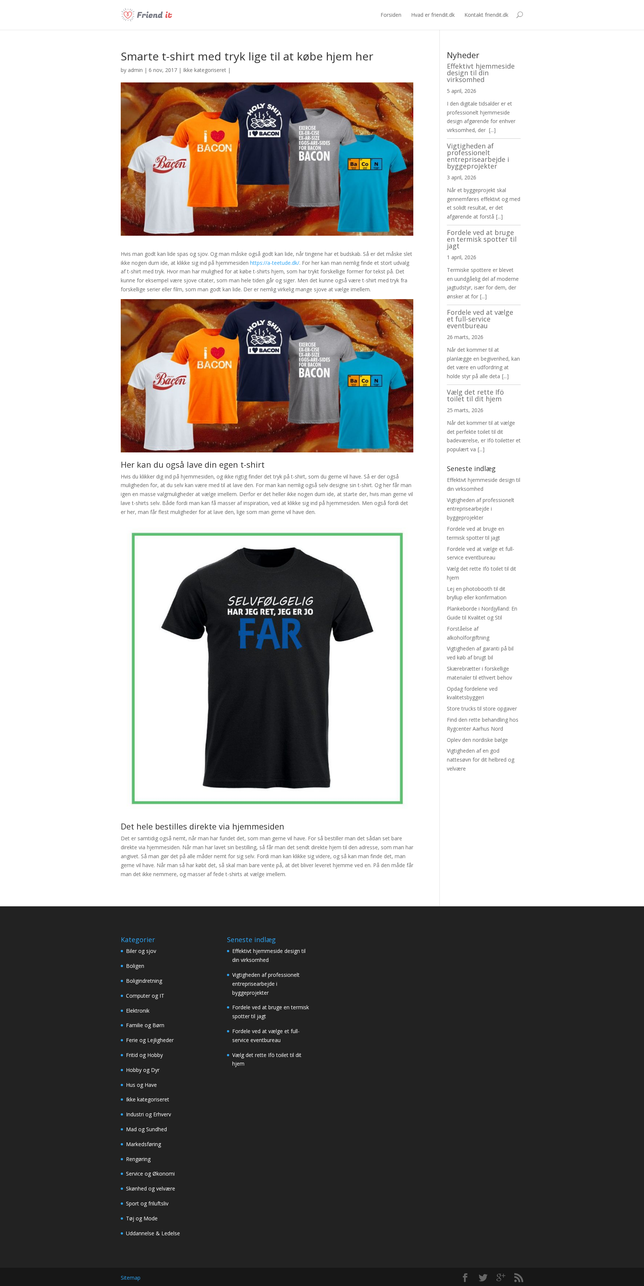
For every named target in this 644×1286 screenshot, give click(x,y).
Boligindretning (144, 980)
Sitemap (131, 1277)
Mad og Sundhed (146, 1129)
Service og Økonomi (150, 1173)
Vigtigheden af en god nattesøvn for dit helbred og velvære (480, 759)
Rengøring (138, 1159)
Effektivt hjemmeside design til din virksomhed (481, 73)
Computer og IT (145, 995)
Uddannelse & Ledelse (153, 1233)
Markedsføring (143, 1144)
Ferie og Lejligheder (150, 1040)
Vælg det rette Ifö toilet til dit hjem (475, 395)
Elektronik (137, 1010)
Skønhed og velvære (150, 1188)
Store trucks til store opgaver (482, 708)
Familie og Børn (145, 1025)
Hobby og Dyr (143, 1069)
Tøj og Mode (142, 1218)
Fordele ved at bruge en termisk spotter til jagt (482, 239)
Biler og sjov (141, 950)
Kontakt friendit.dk (486, 14)
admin (135, 69)
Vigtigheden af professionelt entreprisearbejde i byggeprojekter (478, 155)
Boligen (135, 965)
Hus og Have (141, 1084)
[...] (492, 130)
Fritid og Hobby (144, 1054)
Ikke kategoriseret (204, 69)
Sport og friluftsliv (147, 1203)
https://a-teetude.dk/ (274, 262)
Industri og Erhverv (148, 1114)
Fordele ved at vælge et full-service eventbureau (480, 319)
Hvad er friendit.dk (433, 14)
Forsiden (391, 14)
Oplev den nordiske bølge (477, 739)
